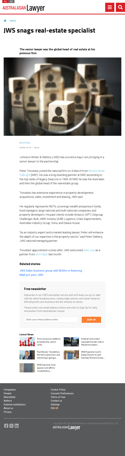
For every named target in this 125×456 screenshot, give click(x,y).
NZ (11, 1)
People (7, 393)
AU (5, 1)
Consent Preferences (62, 393)
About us (8, 408)
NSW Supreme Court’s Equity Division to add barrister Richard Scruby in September (93, 354)
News (13, 20)
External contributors (15, 404)
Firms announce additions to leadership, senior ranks (49, 341)
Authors (8, 400)
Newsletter (10, 397)
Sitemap (55, 404)
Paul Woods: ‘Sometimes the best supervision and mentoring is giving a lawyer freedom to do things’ (48, 354)
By (25, 142)
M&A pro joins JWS (31, 274)
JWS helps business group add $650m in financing (51, 270)
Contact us (56, 400)
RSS (53, 408)
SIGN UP (91, 319)
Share (36, 147)
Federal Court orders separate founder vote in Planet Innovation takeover (92, 341)
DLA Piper (42, 254)
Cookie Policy (58, 389)
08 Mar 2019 (25, 147)
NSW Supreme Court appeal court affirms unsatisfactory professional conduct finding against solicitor (47, 367)
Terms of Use (58, 397)
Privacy (8, 412)
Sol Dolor (26, 142)
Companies (10, 389)
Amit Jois (89, 250)
